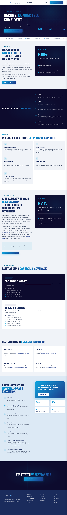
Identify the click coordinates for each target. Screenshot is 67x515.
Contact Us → (43, 394)
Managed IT (29, 502)
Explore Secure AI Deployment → (11, 253)
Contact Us (56, 504)
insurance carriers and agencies (49, 367)
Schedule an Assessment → (13, 30)
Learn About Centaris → (9, 82)
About (45, 2)
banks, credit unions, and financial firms (18, 367)
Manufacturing (43, 498)
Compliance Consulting (31, 504)
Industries (29, 2)
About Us (55, 496)
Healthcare (42, 496)
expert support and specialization (33, 310)
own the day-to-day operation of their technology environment (38, 283)
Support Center (57, 505)
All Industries (42, 500)
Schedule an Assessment (34, 478)
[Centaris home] (9, 2)
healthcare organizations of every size (48, 353)
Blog (54, 500)
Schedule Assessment (54, 3)
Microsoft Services (30, 498)
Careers (55, 502)
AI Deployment (30, 500)
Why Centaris (37, 3)
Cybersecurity (29, 496)
